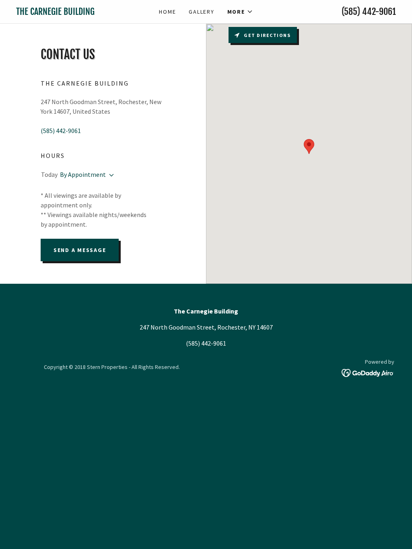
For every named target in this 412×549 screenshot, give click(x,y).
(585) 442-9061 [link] (369, 11)
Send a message (80, 250)
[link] (63, 12)
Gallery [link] (201, 11)
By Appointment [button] (83, 174)
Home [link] (167, 11)
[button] (240, 11)
